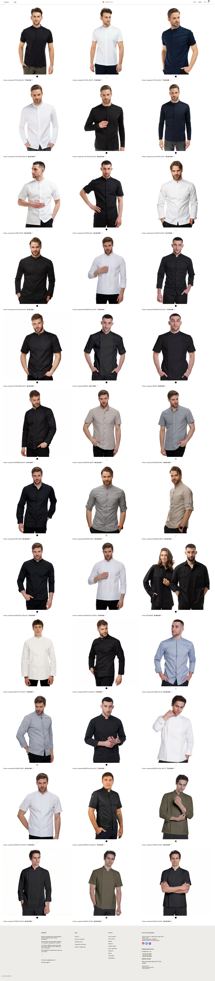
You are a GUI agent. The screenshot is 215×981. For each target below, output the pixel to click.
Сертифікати (111, 958)
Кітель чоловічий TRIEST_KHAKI (152, 845)
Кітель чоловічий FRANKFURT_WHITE (85, 309)
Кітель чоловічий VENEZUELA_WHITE (85, 615)
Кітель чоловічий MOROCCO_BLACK (84, 845)
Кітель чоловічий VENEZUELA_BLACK (15, 615)
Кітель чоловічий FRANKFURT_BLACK (154, 309)
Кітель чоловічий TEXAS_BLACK (13, 80)
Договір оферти (45, 962)
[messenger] (150, 944)
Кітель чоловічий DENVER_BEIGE (83, 462)
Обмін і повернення (80, 947)
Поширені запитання (80, 944)
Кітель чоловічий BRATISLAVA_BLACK (85, 768)
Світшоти (110, 951)
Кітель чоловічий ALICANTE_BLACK (14, 309)
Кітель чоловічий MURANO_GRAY (83, 539)
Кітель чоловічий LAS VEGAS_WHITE (15, 156)
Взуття (110, 953)
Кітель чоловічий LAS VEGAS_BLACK (84, 156)
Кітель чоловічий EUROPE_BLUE (152, 692)
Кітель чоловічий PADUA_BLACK (152, 921)
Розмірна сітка (78, 941)
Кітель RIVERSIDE (147, 615)
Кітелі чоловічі (112, 936)
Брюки (110, 941)
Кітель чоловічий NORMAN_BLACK (14, 462)
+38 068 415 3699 (147, 953)
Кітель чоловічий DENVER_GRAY (152, 462)
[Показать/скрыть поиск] (204, 2)
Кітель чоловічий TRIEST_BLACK (13, 921)
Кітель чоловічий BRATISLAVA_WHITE (154, 768)
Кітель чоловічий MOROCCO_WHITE (14, 845)
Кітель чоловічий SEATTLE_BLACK (84, 692)
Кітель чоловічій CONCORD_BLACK (14, 386)
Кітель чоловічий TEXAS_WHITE (83, 80)
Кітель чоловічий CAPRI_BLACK (83, 233)
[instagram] (143, 944)
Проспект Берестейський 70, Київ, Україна (151, 962)
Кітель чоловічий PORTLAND (12, 539)
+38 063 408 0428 (147, 956)
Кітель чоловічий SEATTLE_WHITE (14, 692)
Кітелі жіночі (111, 939)
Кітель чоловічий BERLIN (80, 386)
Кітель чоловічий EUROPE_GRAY (13, 768)
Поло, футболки (112, 948)
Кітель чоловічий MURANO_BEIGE (152, 539)
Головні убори (112, 946)
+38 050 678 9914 (146, 955)
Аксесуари (111, 955)
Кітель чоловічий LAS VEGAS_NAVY (153, 156)
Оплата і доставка (79, 939)
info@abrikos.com (146, 951)
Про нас (77, 936)
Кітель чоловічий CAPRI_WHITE (13, 233)
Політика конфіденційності (48, 960)
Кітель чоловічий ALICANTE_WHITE (153, 233)
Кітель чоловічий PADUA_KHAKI (83, 921)
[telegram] (146, 944)
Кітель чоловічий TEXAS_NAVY (152, 80)
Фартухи (110, 943)
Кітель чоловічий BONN (149, 386)
